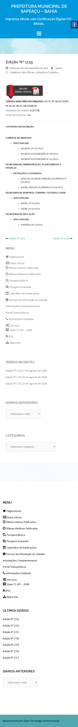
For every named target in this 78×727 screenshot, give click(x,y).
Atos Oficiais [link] (28, 72)
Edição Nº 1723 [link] (14, 370)
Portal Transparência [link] (17, 312)
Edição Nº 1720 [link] (11, 638)
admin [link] (58, 68)
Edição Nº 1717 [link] (11, 657)
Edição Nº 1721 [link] (14, 383)
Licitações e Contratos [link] (47, 72)
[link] (36, 68)
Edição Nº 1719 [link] (11, 644)
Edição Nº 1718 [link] (11, 651)
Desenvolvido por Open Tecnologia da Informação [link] (31, 720)
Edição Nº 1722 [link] (14, 377)
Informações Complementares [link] (23, 306)
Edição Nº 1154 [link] (17, 238)
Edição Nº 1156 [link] (61, 238)
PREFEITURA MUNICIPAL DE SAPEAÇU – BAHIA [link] (39, 9)
